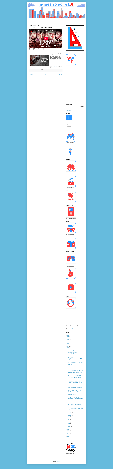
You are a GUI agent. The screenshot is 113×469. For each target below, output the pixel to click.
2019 (68, 343)
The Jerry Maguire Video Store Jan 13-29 (74, 377)
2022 (68, 339)
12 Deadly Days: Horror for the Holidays (74, 381)
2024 (68, 336)
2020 (68, 342)
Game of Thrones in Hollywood (73, 384)
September (70, 415)
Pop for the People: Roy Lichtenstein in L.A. (75, 405)
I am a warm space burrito (72, 394)
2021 (68, 340)
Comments (69, 126)
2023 (68, 338)
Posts (68, 124)
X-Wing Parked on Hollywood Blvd (73, 391)
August (69, 416)
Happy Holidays (70, 357)
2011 (68, 433)
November (69, 412)
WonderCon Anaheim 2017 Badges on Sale (75, 387)
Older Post (60, 74)
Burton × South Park (71, 364)
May (68, 420)
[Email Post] (42, 69)
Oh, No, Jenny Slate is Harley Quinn (73, 352)
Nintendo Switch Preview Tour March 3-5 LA (75, 372)
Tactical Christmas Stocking (72, 393)
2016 (68, 347)
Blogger (58, 461)
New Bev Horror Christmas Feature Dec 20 (74, 386)
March (69, 423)
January (69, 426)
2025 (68, 335)
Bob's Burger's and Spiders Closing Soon (74, 404)
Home (46, 74)
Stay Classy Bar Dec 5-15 (72, 410)
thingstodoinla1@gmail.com (74, 328)
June (69, 419)
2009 (68, 436)
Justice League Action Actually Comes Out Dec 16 (76, 407)
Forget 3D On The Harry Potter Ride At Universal (75, 397)
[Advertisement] (50, 20)
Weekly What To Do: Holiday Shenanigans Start (75, 398)
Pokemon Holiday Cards (72, 395)
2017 (68, 346)
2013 (68, 430)
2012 (68, 432)
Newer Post (31, 74)
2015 (68, 428)
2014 (68, 429)
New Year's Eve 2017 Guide (72, 353)
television (33, 70)
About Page (69, 110)
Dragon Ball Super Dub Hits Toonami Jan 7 (74, 390)
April (68, 422)
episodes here (54, 66)
